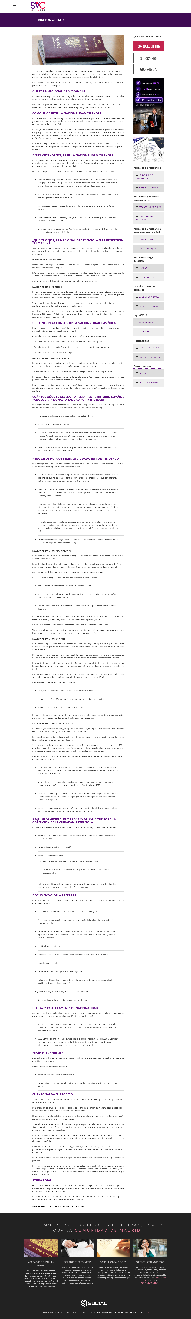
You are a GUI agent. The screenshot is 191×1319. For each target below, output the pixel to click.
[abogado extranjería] (41, 1256)
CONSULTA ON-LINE (148, 46)
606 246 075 (148, 69)
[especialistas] (113, 1256)
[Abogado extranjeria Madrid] (38, 9)
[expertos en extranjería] (77, 1256)
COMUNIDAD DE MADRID (108, 1230)
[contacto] (150, 1256)
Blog (147, 1312)
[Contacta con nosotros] (148, 133)
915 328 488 (148, 58)
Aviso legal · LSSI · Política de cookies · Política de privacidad (117, 1312)
